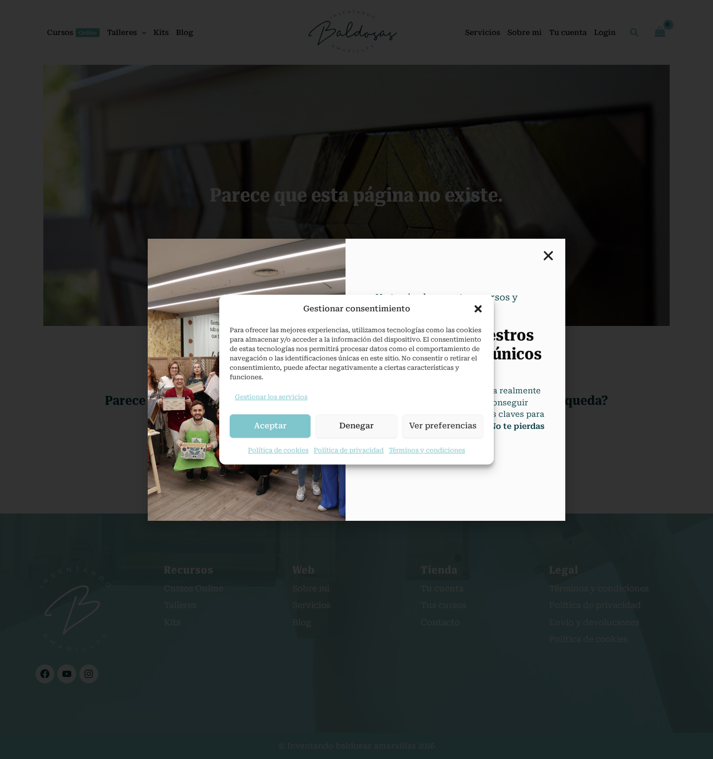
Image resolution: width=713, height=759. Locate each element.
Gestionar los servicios (271, 397)
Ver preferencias (443, 425)
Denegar (356, 425)
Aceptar (270, 425)
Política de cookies (278, 450)
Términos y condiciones (427, 450)
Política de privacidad (349, 450)
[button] (478, 308)
